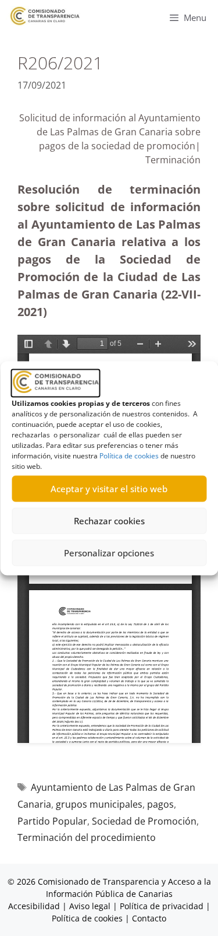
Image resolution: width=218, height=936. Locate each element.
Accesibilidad (35, 906)
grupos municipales (99, 804)
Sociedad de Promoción (144, 821)
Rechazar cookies (109, 521)
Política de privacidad (161, 906)
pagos (160, 804)
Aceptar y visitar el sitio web (109, 489)
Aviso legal (89, 906)
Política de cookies (129, 455)
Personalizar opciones (109, 553)
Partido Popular (52, 821)
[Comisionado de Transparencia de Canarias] (45, 16)
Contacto (149, 918)
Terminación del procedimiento (86, 837)
